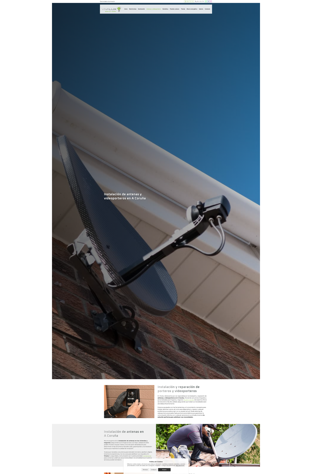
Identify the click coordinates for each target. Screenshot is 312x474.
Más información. (180, 465)
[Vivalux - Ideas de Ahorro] (111, 9)
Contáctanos (147, 456)
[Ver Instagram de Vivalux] (211, 1)
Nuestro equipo (189, 400)
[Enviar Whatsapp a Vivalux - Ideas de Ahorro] (206, 1)
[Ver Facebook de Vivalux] (208, 1)
